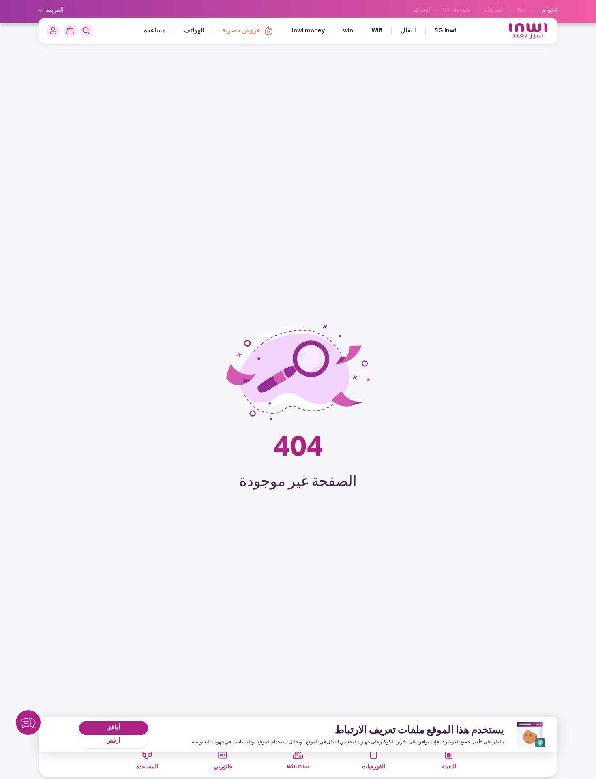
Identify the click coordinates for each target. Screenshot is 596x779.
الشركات (494, 10)
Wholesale (457, 10)
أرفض (113, 741)
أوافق (113, 727)
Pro (522, 10)
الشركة (421, 10)
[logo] (528, 31)
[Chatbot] (28, 724)
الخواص (548, 10)
